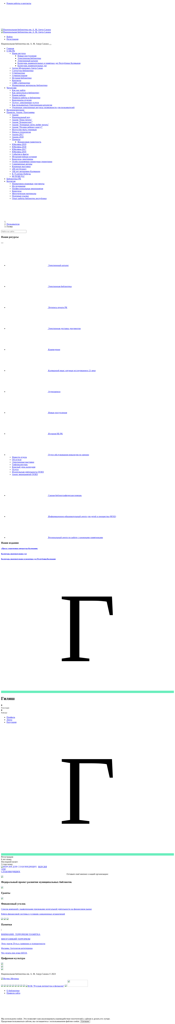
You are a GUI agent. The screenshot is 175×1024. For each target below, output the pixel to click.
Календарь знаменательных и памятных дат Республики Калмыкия (28, 559)
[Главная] (27, 221)
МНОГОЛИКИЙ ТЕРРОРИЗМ (15, 939)
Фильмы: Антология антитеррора (17, 948)
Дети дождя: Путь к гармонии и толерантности (23, 943)
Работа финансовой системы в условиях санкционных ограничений (33, 914)
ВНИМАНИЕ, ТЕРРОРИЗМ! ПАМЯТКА (20, 934)
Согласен (85, 1021)
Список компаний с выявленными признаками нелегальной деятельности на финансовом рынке (46, 909)
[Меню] (50, 44)
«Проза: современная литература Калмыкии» (19, 548)
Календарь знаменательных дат (14, 554)
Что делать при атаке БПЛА (14, 953)
